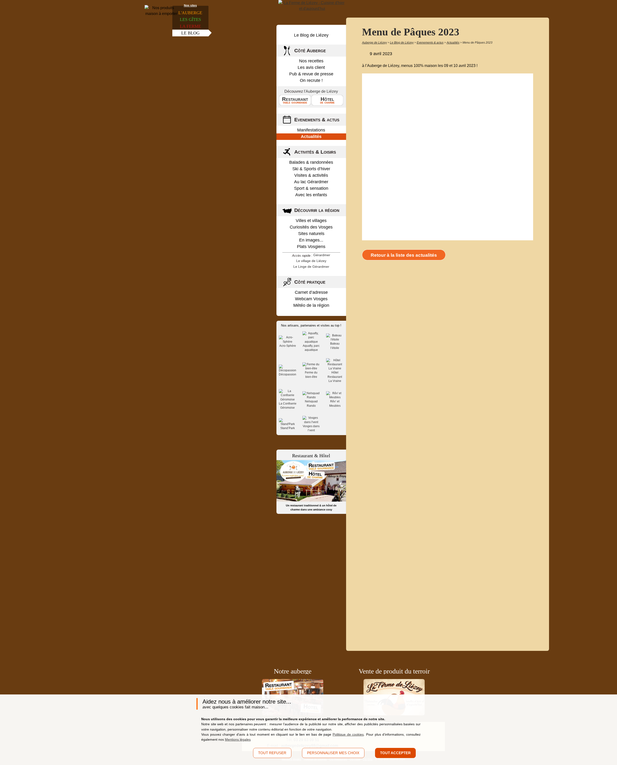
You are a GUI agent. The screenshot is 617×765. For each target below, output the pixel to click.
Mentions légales (238, 739)
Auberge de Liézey (322, 91)
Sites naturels (311, 233)
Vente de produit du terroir (394, 671)
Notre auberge (292, 671)
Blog (190, 33)
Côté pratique (309, 282)
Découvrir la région (316, 210)
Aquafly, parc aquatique (311, 347)
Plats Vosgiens (311, 246)
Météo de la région (311, 305)
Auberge (190, 12)
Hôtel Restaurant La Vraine (335, 376)
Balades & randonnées (311, 162)
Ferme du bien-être (311, 374)
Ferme (190, 26)
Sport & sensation (311, 188)
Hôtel (327, 100)
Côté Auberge (310, 50)
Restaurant (295, 100)
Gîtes (190, 19)
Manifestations (311, 130)
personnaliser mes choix (333, 753)
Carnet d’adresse (311, 292)
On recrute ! (311, 80)
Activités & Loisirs (315, 152)
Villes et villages (311, 220)
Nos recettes (311, 61)
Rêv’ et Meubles (335, 403)
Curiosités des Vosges (311, 227)
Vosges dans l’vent (311, 428)
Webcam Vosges (311, 298)
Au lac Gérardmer (311, 181)
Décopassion (287, 374)
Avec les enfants (311, 194)
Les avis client (311, 67)
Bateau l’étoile (335, 345)
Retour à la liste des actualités (404, 255)
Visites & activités (311, 175)
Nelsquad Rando (311, 403)
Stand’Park (287, 428)
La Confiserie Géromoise (287, 405)
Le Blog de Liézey (311, 35)
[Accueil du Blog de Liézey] (312, 6)
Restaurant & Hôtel (311, 455)
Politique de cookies (348, 734)
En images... (311, 240)
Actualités (311, 136)
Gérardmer (321, 255)
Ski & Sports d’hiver (311, 168)
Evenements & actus (316, 119)
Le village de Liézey (311, 261)
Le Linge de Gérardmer (311, 266)
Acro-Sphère (287, 345)
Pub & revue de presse (311, 74)
